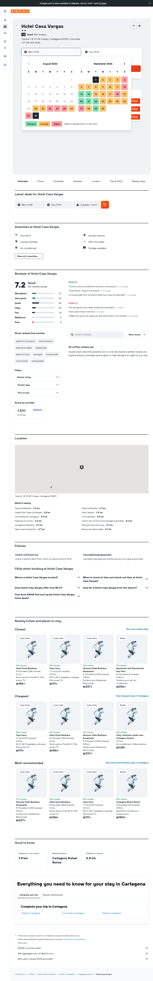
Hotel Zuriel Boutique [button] (26, 668)
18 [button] (43, 101)
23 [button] (28, 108)
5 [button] (50, 86)
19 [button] (50, 101)
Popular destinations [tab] (53, 894)
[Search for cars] (5, 33)
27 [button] (57, 108)
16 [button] (28, 101)
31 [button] (36, 115)
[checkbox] (30, 412)
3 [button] (35, 86)
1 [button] (71, 79)
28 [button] (64, 108)
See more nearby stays (137, 629)
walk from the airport (25, 341)
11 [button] (43, 94)
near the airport (46, 341)
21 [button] (64, 101)
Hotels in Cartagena (111, 913)
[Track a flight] (5, 48)
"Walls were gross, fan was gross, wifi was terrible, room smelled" (103, 316)
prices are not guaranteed (74, 939)
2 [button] (28, 86)
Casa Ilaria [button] (54, 668)
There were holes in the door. (86, 311)
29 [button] (71, 108)
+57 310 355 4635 (30, 42)
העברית (103, 3)
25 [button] (43, 108)
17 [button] (36, 101)
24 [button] (35, 108)
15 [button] (72, 94)
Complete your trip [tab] (29, 894)
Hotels (31, 974)
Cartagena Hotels (85, 974)
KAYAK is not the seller (29, 948)
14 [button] (64, 94)
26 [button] (50, 108)
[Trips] (5, 56)
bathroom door (23, 354)
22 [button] (71, 101)
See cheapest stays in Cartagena (132, 696)
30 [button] (28, 115)
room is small (22, 361)
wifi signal (37, 354)
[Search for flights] (5, 20)
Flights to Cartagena (31, 913)
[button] (149, 3)
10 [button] (36, 94)
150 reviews (40, 34)
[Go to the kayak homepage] (20, 11)
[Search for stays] (5, 27)
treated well (40, 347)
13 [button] (57, 94)
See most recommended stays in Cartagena (127, 762)
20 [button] (57, 101)
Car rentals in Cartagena (73, 913)
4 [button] (43, 86)
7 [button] (64, 86)
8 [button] (71, 86)
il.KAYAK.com (20, 974)
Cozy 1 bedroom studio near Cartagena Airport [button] (129, 736)
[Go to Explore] (5, 42)
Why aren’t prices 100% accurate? (35, 958)
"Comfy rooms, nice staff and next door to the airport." (98, 286)
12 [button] (50, 94)
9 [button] (28, 94)
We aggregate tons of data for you (35, 953)
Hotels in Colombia (67, 974)
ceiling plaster (37, 361)
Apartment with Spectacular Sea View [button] (130, 670)
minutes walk (52, 354)
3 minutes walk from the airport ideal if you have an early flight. (102, 295)
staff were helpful (24, 347)
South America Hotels (46, 974)
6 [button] (57, 86)
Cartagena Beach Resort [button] (128, 802)
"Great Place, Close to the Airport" (90, 290)
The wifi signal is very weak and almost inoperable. (96, 307)
